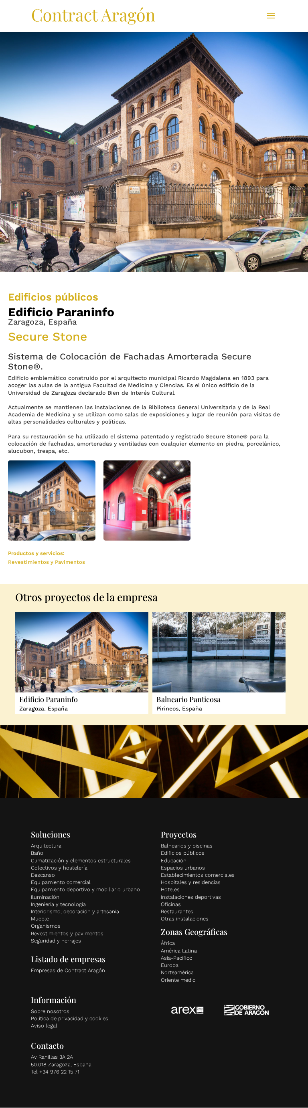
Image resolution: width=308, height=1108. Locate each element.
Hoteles (170, 889)
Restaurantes (177, 911)
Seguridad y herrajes (56, 941)
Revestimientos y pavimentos (67, 933)
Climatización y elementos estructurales (81, 861)
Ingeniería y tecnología (58, 904)
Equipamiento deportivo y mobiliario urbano (85, 889)
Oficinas (171, 904)
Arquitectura (46, 846)
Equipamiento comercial (61, 882)
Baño (37, 853)
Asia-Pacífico (176, 958)
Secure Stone (47, 336)
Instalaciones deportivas (191, 897)
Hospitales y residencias (191, 882)
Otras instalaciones (185, 919)
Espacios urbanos (183, 868)
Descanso (43, 875)
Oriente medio (178, 980)
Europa (169, 965)
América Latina (179, 951)
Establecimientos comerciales (198, 875)
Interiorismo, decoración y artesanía (75, 911)
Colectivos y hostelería (59, 868)
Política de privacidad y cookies (69, 1018)
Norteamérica (177, 972)
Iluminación (45, 897)
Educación (173, 861)
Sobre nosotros (50, 1011)
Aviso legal (44, 1026)
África (168, 943)
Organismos (46, 926)
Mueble (40, 919)
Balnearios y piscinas (187, 846)
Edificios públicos (183, 853)
